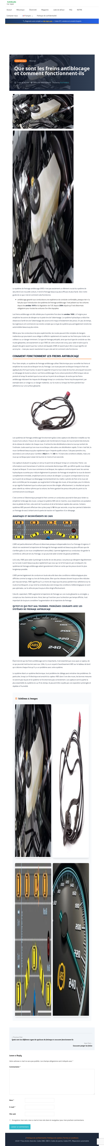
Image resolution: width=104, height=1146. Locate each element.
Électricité (33, 9)
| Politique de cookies (54, 1138)
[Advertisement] (52, 39)
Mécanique (20, 9)
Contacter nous (12, 15)
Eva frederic (64, 82)
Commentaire (14, 1066)
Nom (11, 1100)
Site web (12, 1114)
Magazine (45, 9)
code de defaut (58, 9)
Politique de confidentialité (47, 15)
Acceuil (9, 9)
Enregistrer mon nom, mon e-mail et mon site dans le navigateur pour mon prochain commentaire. (48, 1120)
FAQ (70, 9)
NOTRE (79, 9)
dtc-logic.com (48, 21)
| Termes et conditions (70, 1138)
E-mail (12, 1107)
